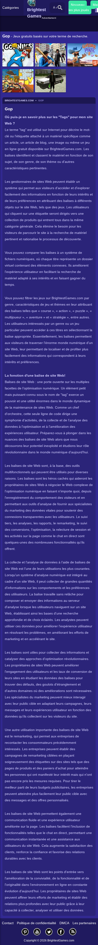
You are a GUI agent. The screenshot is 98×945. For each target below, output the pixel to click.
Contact (8, 923)
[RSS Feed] (73, 931)
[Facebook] (61, 931)
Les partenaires (84, 923)
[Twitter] (49, 931)
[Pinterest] (25, 931)
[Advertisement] (49, 26)
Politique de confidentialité (36, 923)
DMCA (64, 923)
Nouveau (77, 5)
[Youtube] (37, 931)
